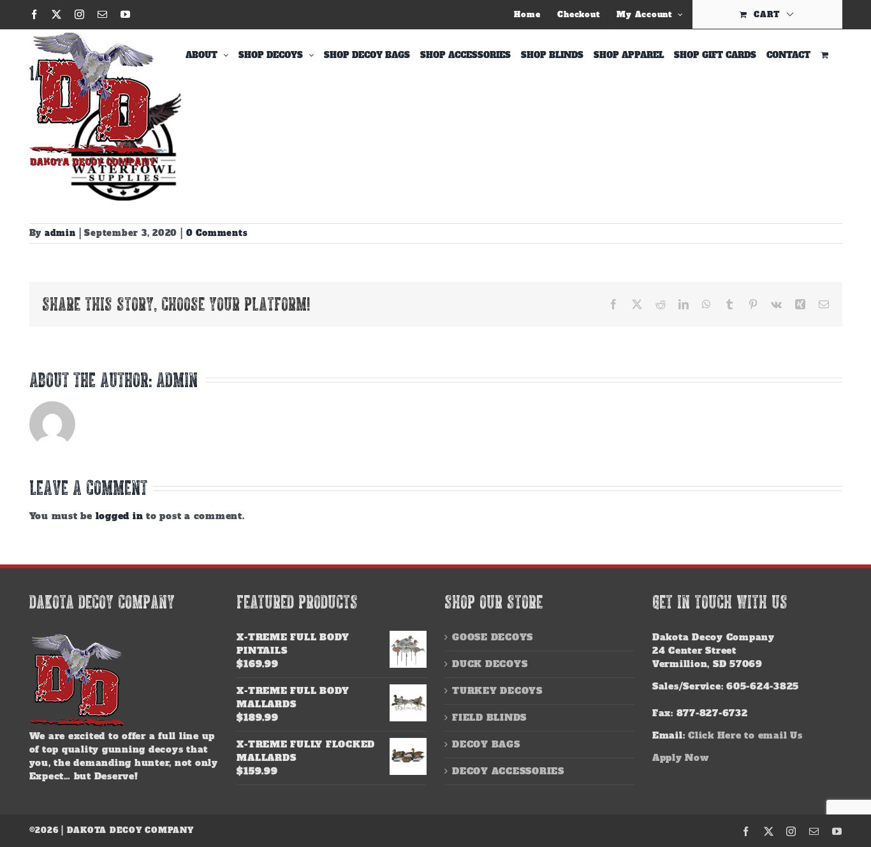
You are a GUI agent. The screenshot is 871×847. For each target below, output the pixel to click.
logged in (119, 516)
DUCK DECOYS (489, 664)
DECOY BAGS (486, 744)
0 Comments (217, 233)
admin (60, 233)
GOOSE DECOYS (492, 637)
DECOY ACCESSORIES (508, 771)
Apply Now (680, 757)
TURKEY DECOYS (497, 690)
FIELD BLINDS (489, 717)
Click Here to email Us (745, 735)
